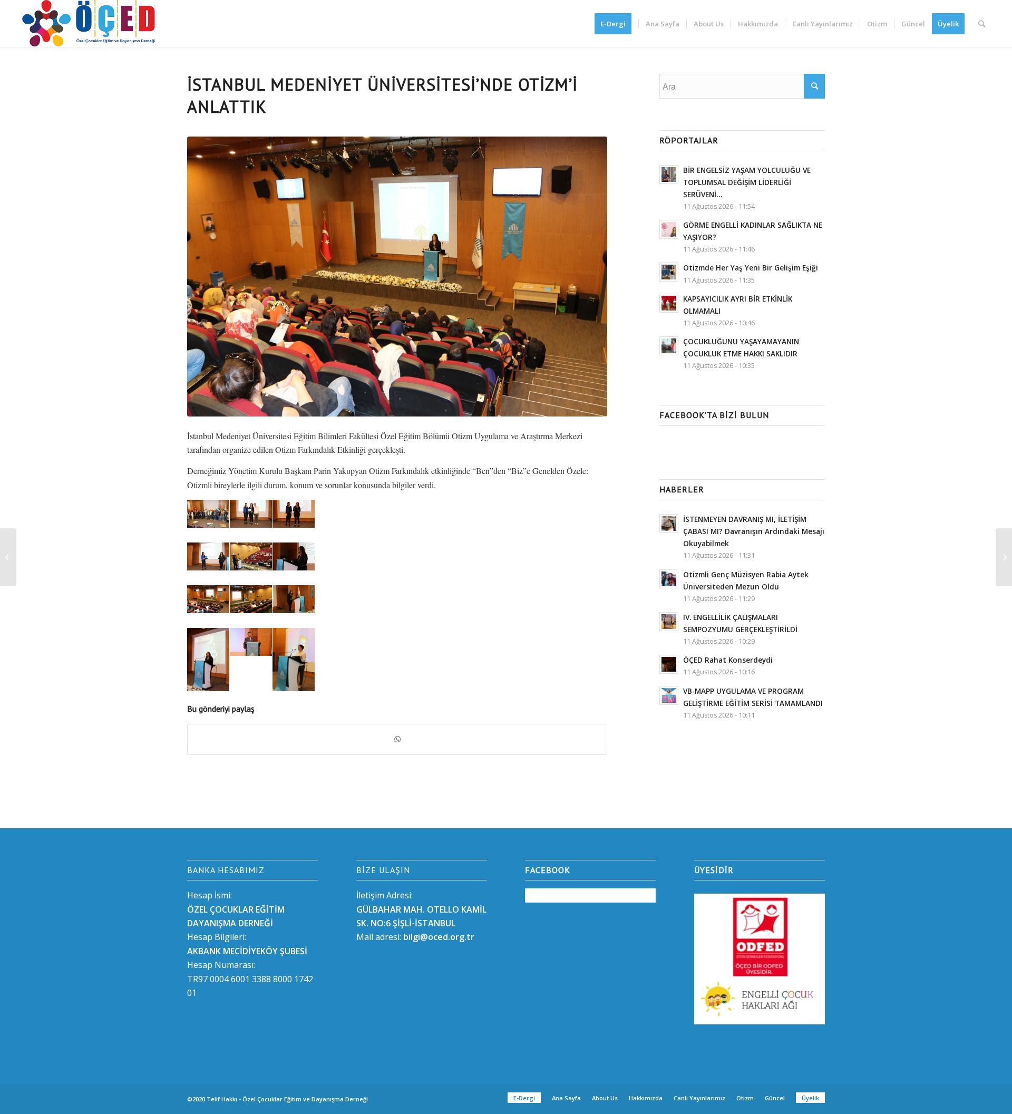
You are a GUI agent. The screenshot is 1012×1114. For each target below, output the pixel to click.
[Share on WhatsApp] (397, 739)
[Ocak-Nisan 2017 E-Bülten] (8, 557)
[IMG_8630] (397, 276)
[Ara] (981, 23)
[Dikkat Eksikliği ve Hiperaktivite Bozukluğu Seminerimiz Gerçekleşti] (1004, 557)
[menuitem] (616, 23)
